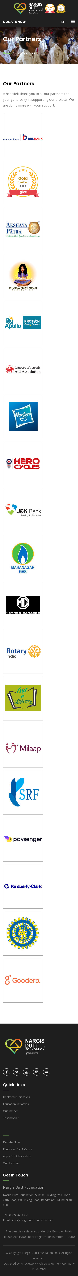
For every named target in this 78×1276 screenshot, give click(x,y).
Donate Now (11, 1142)
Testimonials (11, 1118)
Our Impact (10, 1111)
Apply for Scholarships (17, 1156)
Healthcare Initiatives (16, 1097)
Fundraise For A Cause (17, 1149)
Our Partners (11, 1163)
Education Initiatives (16, 1104)
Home (7, 53)
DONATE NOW (14, 21)
